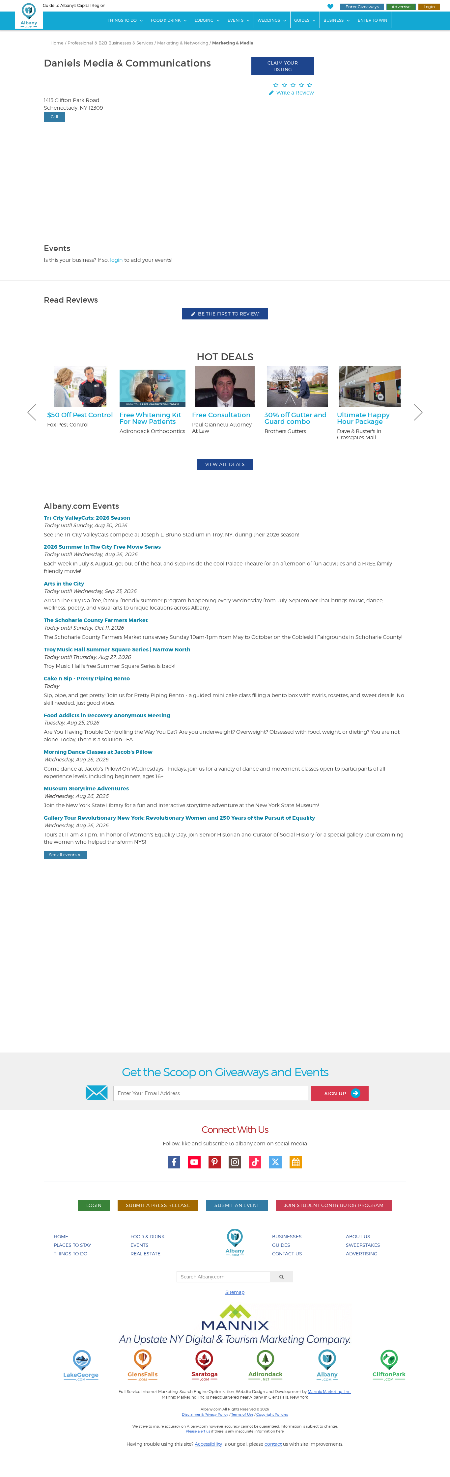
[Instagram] (235, 1162)
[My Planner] (296, 1162)
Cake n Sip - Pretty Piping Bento (87, 678)
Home (57, 43)
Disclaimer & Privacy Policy (205, 1414)
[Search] (281, 1276)
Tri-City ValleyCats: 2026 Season (87, 517)
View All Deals (225, 464)
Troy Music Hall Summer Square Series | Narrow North (117, 649)
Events (235, 20)
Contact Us (287, 1253)
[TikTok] (255, 1162)
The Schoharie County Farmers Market (96, 620)
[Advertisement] (225, 972)
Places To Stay (72, 1245)
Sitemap (234, 1292)
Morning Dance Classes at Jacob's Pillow (98, 752)
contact (273, 1444)
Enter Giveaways (362, 6)
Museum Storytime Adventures (86, 788)
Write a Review (294, 93)
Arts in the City (64, 583)
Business (333, 20)
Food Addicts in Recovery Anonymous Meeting (107, 715)
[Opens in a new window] (81, 1365)
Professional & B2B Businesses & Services (110, 43)
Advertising (362, 1253)
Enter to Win (372, 20)
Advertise (401, 6)
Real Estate (145, 1253)
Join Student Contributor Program (333, 1205)
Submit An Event (236, 1205)
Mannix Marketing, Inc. (329, 1391)
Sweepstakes (363, 1245)
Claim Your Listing (282, 66)
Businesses (287, 1236)
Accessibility (208, 1444)
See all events (62, 854)
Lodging (204, 20)
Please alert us (198, 1431)
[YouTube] (194, 1162)
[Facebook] (174, 1162)
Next (418, 412)
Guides (301, 20)
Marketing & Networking (182, 43)
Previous (31, 412)
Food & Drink (166, 20)
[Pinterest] (215, 1162)
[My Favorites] (330, 6)
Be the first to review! (228, 313)
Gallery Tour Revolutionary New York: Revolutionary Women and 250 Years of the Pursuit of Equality (179, 817)
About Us (358, 1236)
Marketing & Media (232, 43)
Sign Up (336, 1093)
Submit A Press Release (158, 1205)
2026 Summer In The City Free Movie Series (102, 546)
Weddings (269, 20)
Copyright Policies (272, 1414)
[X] (275, 1162)
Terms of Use (242, 1414)
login (116, 260)
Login (429, 6)
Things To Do (122, 20)
